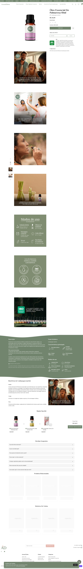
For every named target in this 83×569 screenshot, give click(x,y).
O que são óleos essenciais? (15, 444)
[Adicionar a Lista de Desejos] (73, 28)
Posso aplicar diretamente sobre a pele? (18, 453)
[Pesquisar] (72, 4)
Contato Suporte (77, 547)
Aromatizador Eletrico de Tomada (48, 429)
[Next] (10, 180)
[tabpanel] (16, 424)
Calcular (71, 35)
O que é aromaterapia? (14, 448)
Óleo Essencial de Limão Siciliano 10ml (32, 429)
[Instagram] (4, 551)
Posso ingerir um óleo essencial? (16, 457)
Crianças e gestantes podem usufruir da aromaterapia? (21, 461)
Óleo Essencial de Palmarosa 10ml (14, 429)
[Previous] (10, 159)
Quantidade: (52, 20)
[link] (16, 497)
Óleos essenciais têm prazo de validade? (17, 465)
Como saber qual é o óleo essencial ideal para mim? (20, 469)
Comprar (60, 28)
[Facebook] (1, 551)
